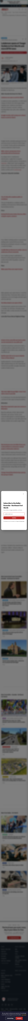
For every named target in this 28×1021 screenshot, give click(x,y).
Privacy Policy (22, 521)
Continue (14, 517)
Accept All (19, 1018)
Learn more (23, 1014)
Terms (18, 521)
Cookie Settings (10, 1018)
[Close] (23, 494)
